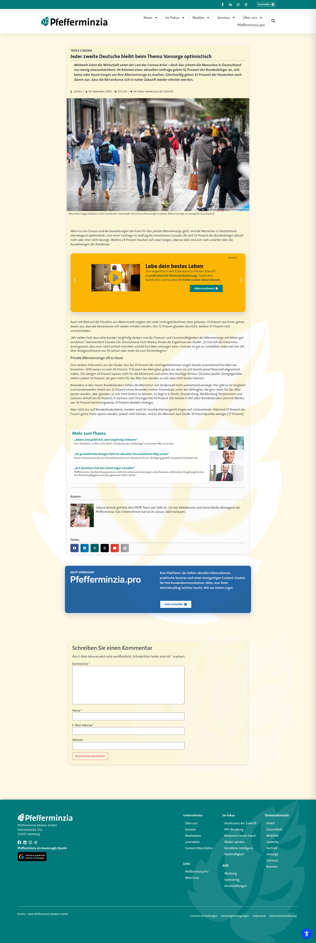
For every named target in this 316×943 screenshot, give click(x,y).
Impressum (259, 916)
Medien (198, 17)
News (148, 17)
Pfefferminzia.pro (251, 25)
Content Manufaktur (199, 848)
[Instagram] (30, 842)
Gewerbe (272, 842)
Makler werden (234, 842)
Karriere (190, 829)
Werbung (230, 873)
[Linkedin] (25, 842)
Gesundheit (274, 829)
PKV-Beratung (233, 829)
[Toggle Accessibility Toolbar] (306, 933)
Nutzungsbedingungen (235, 916)
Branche (272, 867)
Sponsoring (231, 880)
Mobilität (272, 836)
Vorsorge (272, 854)
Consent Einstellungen (204, 916)
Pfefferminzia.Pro (196, 872)
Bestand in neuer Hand (239, 836)
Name (77, 710)
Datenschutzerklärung (283, 916)
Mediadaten (193, 836)
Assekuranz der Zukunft (240, 823)
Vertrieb (271, 848)
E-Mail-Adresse (83, 725)
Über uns (250, 17)
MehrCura (192, 878)
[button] (74, 280)
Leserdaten (192, 842)
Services (223, 17)
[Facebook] (19, 842)
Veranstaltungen (235, 886)
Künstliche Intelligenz (238, 848)
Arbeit (270, 823)
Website (77, 739)
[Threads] (36, 842)
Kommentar (81, 663)
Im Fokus (172, 17)
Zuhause (272, 860)
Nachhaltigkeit (234, 854)
